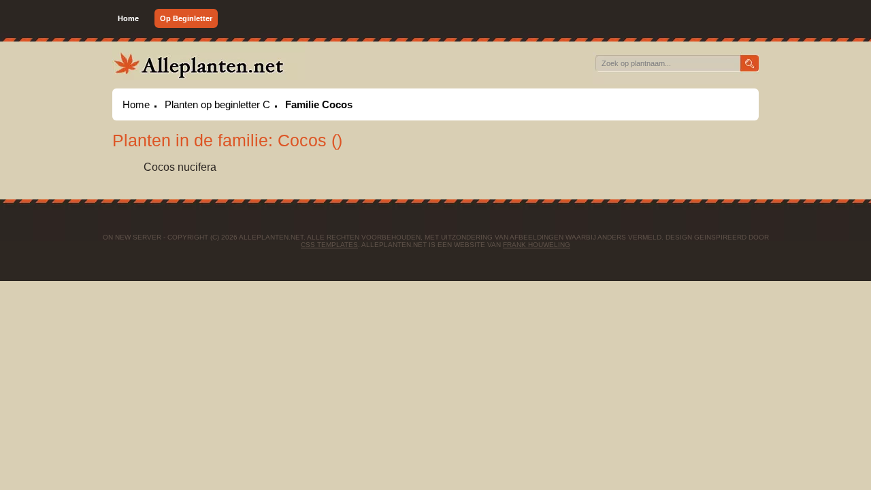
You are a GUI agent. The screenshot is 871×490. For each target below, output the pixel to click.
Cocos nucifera (180, 167)
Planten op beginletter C (217, 104)
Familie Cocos (318, 104)
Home (128, 18)
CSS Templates (329, 244)
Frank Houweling (536, 244)
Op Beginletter (186, 18)
